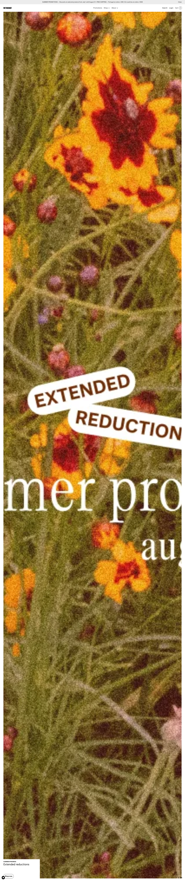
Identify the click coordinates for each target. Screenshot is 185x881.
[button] (107, 8)
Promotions (97, 8)
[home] (7, 8)
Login (171, 8)
